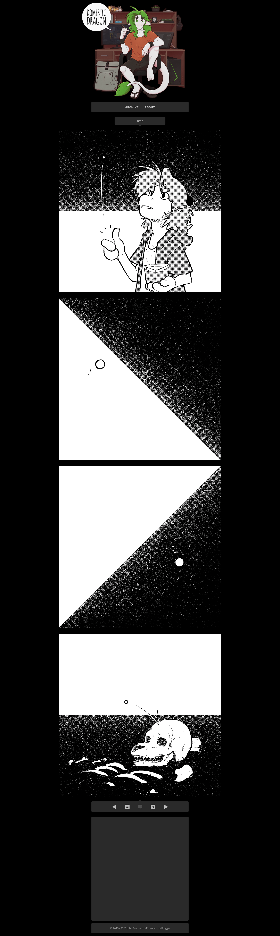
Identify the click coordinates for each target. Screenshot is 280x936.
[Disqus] (140, 868)
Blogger (165, 928)
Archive (127, 806)
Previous (114, 806)
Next (165, 806)
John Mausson (135, 928)
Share (152, 806)
